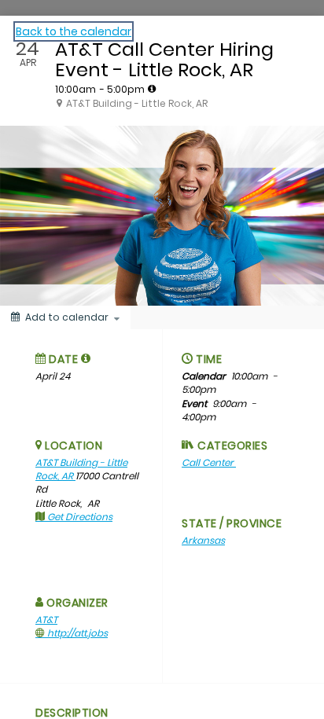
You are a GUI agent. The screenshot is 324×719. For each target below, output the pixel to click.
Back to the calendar (73, 31)
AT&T (46, 619)
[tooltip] (152, 89)
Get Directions (78, 516)
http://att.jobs (76, 633)
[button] (86, 358)
